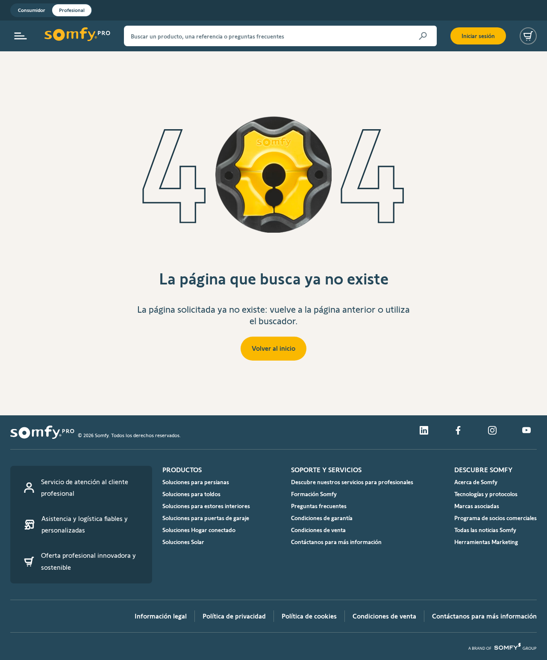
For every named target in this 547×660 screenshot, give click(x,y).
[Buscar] (423, 36)
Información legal (161, 616)
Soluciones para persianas (195, 482)
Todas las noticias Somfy (485, 530)
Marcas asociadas (476, 506)
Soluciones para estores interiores (206, 506)
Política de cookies (309, 616)
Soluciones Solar (183, 542)
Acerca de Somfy (475, 482)
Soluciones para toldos (191, 494)
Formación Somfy (314, 494)
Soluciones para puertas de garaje (205, 518)
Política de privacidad (234, 616)
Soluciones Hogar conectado (198, 530)
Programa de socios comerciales (495, 518)
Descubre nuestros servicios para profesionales (352, 482)
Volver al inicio (273, 348)
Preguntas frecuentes (319, 506)
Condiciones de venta (318, 530)
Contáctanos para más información (336, 542)
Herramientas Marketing (486, 542)
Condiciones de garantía (322, 518)
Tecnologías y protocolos (486, 494)
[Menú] (20, 36)
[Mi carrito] (528, 36)
